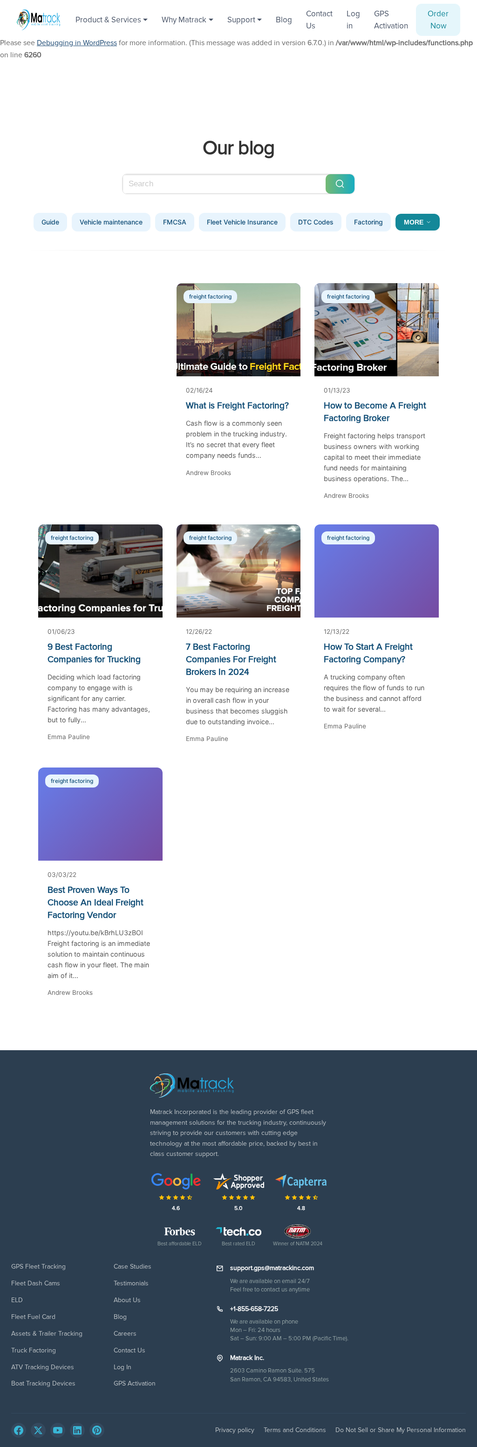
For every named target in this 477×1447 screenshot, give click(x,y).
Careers (125, 1334)
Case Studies (132, 1266)
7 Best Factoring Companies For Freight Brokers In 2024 (231, 659)
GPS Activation (391, 20)
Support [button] (241, 20)
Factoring (368, 222)
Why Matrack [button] (184, 20)
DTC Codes (316, 222)
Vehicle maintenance (111, 222)
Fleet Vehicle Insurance (242, 222)
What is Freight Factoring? (237, 405)
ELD (17, 1300)
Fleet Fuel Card (33, 1317)
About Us (127, 1300)
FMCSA (174, 222)
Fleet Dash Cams (35, 1283)
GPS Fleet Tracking (38, 1266)
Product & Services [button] (108, 20)
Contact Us (129, 1350)
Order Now (438, 20)
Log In (122, 1367)
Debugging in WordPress (77, 43)
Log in (353, 20)
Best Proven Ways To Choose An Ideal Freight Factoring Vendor (95, 902)
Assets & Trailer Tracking (46, 1334)
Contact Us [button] (319, 20)
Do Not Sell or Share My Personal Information (400, 1430)
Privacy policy (234, 1430)
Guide (50, 222)
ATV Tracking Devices (42, 1367)
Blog (284, 20)
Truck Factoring (33, 1350)
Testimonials (131, 1283)
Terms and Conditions (295, 1430)
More (413, 222)
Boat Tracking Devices (43, 1383)
